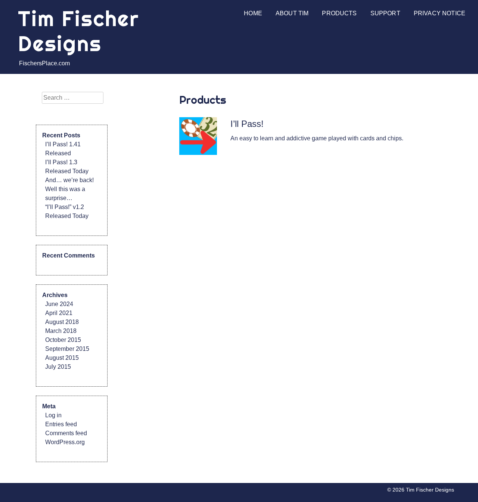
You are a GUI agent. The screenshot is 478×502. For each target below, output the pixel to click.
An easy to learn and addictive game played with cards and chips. (316, 138)
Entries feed (61, 424)
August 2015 (62, 358)
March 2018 (61, 331)
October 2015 (63, 340)
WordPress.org (65, 442)
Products (339, 13)
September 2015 (67, 349)
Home (253, 13)
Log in (53, 415)
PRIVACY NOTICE (439, 13)
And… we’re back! (69, 180)
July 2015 (58, 367)
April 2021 (58, 313)
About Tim (292, 13)
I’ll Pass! (247, 124)
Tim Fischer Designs (78, 31)
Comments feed (66, 433)
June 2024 (59, 304)
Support (385, 13)
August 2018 (62, 322)
